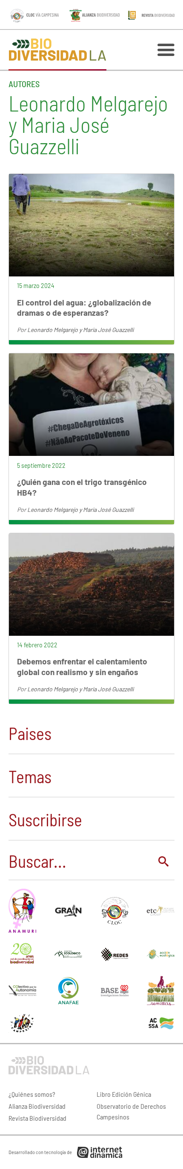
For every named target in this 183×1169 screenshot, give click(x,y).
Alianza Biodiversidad (37, 1106)
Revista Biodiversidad (37, 1118)
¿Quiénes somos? (32, 1094)
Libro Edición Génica (124, 1094)
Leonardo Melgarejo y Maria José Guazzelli (80, 329)
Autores (24, 84)
